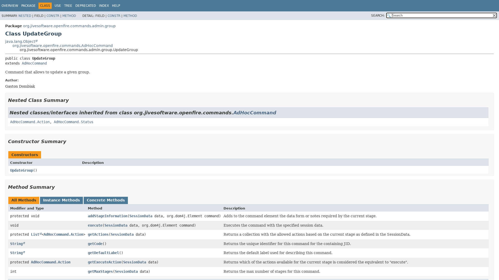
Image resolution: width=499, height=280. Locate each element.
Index (104, 6)
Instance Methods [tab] (61, 200)
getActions (98, 234)
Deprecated (85, 6)
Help (116, 6)
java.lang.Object (20, 41)
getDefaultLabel (103, 253)
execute (95, 225)
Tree (68, 6)
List (35, 234)
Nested (24, 16)
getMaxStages (100, 271)
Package (28, 6)
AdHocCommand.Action (30, 122)
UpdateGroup (21, 170)
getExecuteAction (104, 262)
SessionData (140, 216)
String (16, 244)
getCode (95, 244)
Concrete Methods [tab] (106, 200)
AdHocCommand (34, 63)
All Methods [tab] (23, 200)
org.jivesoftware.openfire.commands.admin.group (69, 26)
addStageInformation (107, 216)
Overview (10, 6)
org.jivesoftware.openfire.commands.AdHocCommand (62, 46)
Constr (53, 16)
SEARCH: (378, 15)
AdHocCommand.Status (73, 122)
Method (69, 16)
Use (58, 6)
